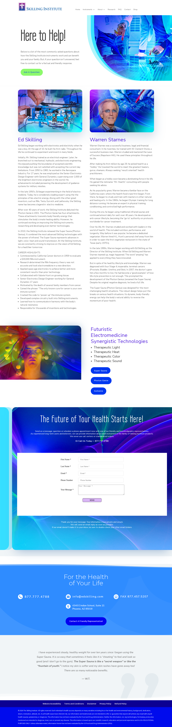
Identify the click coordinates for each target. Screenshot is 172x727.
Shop (135, 10)
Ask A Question (32, 72)
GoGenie (98, 391)
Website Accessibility (52, 703)
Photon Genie (101, 380)
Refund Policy (121, 703)
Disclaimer (91, 703)
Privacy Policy (105, 703)
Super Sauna (100, 370)
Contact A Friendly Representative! (86, 621)
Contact (127, 10)
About (100, 10)
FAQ (120, 10)
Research (111, 10)
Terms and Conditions (74, 703)
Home (77, 10)
